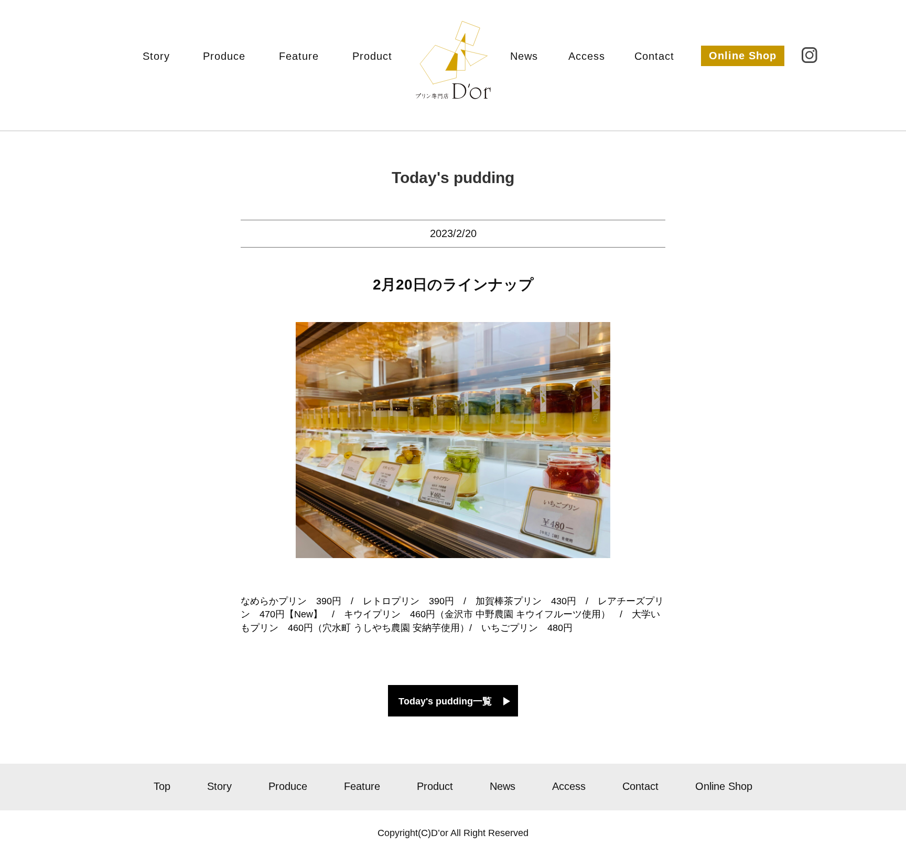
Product (372, 56)
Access (586, 56)
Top (162, 786)
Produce (224, 56)
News (524, 56)
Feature (299, 56)
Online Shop (742, 55)
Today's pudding (453, 177)
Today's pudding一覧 (445, 701)
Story (156, 56)
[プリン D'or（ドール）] (453, 88)
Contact (654, 56)
